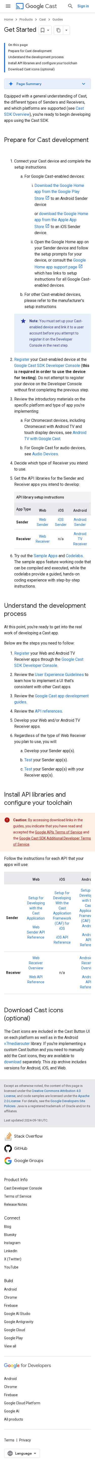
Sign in (83, 6)
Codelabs (74, 555)
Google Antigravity (18, 1322)
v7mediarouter (17, 1043)
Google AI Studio (17, 1314)
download (12, 1061)
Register (21, 359)
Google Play (13, 1338)
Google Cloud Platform (22, 1403)
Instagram (12, 1243)
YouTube (11, 1267)
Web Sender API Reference (36, 932)
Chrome (10, 1297)
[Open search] (70, 6)
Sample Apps (46, 555)
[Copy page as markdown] (58, 30)
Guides (57, 19)
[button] (47, 84)
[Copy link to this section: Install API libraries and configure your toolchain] (77, 803)
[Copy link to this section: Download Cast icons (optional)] (35, 1019)
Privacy (25, 1440)
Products (26, 19)
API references (48, 711)
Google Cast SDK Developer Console (47, 365)
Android (10, 1289)
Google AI (11, 1411)
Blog (7, 1227)
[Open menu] (8, 6)
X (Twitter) (12, 1259)
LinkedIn (10, 1251)
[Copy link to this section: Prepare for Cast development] (9, 149)
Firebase (11, 1306)
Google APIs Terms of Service (58, 832)
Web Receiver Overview (35, 963)
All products (13, 1419)
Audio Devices (45, 454)
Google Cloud (14, 1330)
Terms (9, 1440)
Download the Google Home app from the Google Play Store (59, 192)
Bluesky (10, 1235)
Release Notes (15, 1204)
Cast (51, 6)
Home (8, 19)
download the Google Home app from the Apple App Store (61, 220)
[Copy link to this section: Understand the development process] (32, 614)
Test (28, 760)
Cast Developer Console (23, 1188)
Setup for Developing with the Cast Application (36, 908)
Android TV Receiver (80, 539)
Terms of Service (17, 1196)
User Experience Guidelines (59, 674)
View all (10, 1346)
